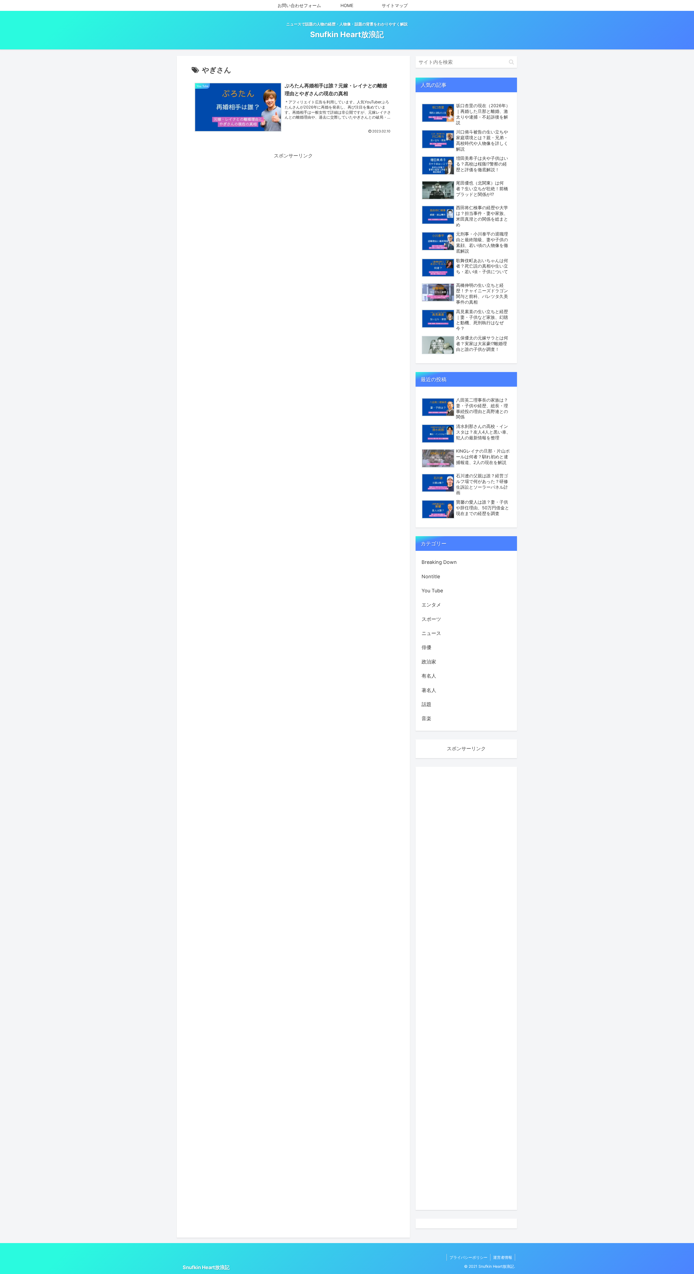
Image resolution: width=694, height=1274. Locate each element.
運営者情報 (502, 1257)
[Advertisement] (293, 198)
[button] (511, 62)
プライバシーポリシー (468, 1257)
